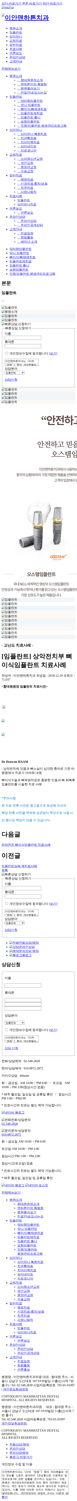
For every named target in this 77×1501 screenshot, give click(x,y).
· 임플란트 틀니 (28, 117)
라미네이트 (25, 1274)
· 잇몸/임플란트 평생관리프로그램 (42, 125)
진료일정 (23, 1361)
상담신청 (11, 379)
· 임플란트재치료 (30, 113)
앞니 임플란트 (19, 253)
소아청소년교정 (28, 1286)
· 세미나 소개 (27, 241)
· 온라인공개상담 (30, 225)
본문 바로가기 (32, 3)
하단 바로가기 (52, 3)
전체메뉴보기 (11, 1192)
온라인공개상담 (28, 1353)
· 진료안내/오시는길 (32, 92)
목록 (5, 870)
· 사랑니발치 (27, 192)
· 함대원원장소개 (30, 80)
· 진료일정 (25, 233)
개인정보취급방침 (15, 1389)
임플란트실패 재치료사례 (19, 866)
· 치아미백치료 (28, 142)
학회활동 (23, 1365)
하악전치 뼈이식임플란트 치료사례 (26, 844)
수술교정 (23, 1299)
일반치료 (15, 45)
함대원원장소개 (28, 1204)
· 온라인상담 (27, 221)
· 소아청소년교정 (30, 158)
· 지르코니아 (27, 150)
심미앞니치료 (26, 204)
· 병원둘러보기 (28, 88)
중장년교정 (25, 1295)
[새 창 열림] (5, 7)
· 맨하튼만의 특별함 (32, 84)
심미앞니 (15, 36)
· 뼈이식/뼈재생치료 (32, 109)
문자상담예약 (18, 1452)
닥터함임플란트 (20, 249)
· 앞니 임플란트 (28, 105)
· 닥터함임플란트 (30, 101)
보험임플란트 (18, 269)
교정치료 (15, 40)
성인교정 (23, 1291)
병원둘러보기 (26, 1212)
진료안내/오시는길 (30, 1216)
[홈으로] (25, 17)
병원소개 (15, 28)
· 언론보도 (25, 212)
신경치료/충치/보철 (30, 1311)
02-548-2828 (10, 1123)
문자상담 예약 (29, 951)
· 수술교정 (25, 171)
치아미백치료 (26, 1270)
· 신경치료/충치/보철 (32, 183)
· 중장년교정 (27, 167)
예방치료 (23, 1307)
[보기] (53, 353)
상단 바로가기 (11, 3)
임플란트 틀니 (19, 265)
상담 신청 (11, 1048)
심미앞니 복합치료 (30, 1262)
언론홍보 (23, 1369)
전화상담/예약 (29, 942)
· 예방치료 (25, 179)
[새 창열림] (13, 1112)
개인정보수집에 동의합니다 (29, 353)
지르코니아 (25, 1278)
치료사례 (15, 49)
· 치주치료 (25, 187)
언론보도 (15, 53)
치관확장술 (25, 1266)
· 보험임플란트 (28, 121)
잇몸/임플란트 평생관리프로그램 (32, 273)
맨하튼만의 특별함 (30, 1208)
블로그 (27, 955)
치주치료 (23, 1315)
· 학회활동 (25, 237)
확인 (5, 1497)
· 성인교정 (25, 163)
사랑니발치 (25, 1320)
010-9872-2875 (11, 1134)
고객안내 (15, 61)
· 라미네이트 (27, 146)
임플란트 (15, 32)
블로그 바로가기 (20, 1457)
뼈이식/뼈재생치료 (22, 257)
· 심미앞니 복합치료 (32, 134)
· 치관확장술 (27, 138)
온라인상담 (17, 57)
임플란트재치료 (20, 261)
